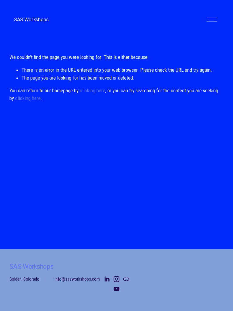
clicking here (92, 90)
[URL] (126, 279)
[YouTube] (116, 289)
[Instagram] (116, 279)
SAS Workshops (31, 19)
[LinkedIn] (107, 279)
